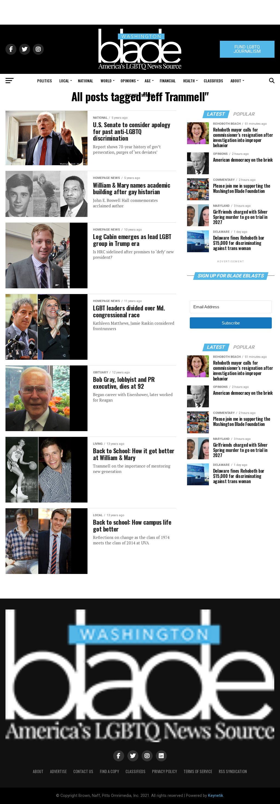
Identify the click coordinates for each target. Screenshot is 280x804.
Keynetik (215, 795)
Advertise (58, 771)
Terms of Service (197, 771)
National (85, 80)
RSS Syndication (233, 771)
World (106, 80)
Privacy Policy (164, 771)
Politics (44, 80)
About (236, 80)
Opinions (128, 80)
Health (189, 80)
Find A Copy (109, 771)
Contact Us (83, 771)
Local (64, 80)
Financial (168, 80)
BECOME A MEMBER (139, 95)
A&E (148, 80)
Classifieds (213, 80)
